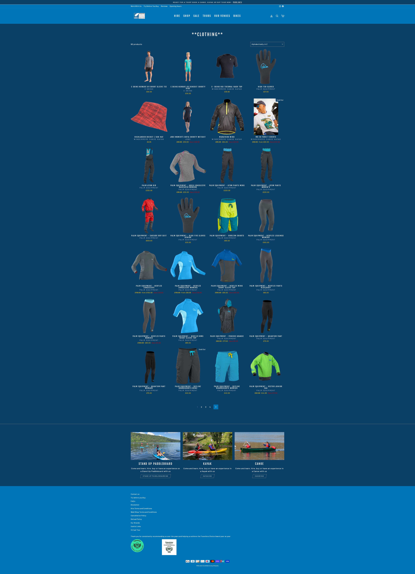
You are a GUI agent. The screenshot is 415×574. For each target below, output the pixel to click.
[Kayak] (207, 446)
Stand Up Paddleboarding (155, 476)
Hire (177, 15)
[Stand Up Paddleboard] (155, 446)
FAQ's (133, 501)
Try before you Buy (138, 498)
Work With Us (136, 6)
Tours (207, 15)
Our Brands (135, 523)
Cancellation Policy (138, 516)
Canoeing (259, 476)
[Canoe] (259, 446)
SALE (196, 15)
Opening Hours (175, 6)
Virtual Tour (135, 530)
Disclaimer (135, 505)
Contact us (135, 494)
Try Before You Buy (151, 6)
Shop (186, 15)
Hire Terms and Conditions (141, 508)
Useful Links (136, 526)
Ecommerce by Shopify (211, 566)
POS (197, 566)
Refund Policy (136, 519)
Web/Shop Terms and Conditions (144, 512)
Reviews (164, 6)
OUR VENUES (222, 15)
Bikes (237, 15)
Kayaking (207, 476)
